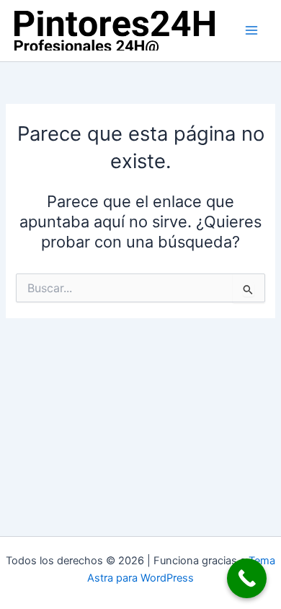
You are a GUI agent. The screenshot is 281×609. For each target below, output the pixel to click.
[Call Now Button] (247, 578)
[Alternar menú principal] (251, 30)
